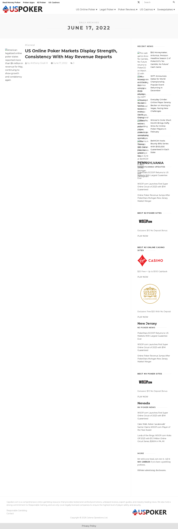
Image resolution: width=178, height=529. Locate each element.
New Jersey (147, 323)
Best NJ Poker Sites (149, 213)
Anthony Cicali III (39, 63)
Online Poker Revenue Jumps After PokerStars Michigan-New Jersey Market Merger (153, 198)
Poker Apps (29, 2)
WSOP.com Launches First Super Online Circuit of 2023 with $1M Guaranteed (152, 187)
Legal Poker (107, 9)
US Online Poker (85, 9)
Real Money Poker (11, 2)
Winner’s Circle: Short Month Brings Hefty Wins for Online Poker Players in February (161, 126)
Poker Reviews (126, 9)
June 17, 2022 (60, 63)
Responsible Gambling (17, 510)
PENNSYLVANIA (150, 163)
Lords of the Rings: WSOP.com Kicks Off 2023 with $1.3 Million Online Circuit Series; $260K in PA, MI (154, 438)
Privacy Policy (89, 526)
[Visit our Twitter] (138, 2)
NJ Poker (41, 2)
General (30, 45)
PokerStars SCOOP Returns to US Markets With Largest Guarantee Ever (152, 175)
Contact (10, 513)
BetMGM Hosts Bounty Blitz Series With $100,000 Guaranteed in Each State (160, 147)
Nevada (143, 403)
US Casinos (54, 2)
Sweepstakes (165, 9)
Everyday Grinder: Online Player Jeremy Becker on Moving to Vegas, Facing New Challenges (161, 105)
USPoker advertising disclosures (151, 470)
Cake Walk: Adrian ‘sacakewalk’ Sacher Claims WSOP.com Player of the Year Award (153, 427)
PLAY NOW (142, 236)
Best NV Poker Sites (149, 374)
